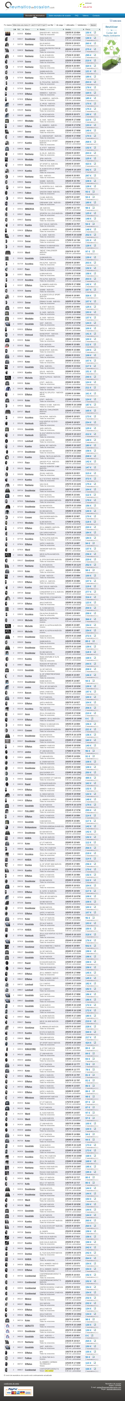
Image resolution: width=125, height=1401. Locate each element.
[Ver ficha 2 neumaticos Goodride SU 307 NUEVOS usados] (6, 672)
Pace (27, 269)
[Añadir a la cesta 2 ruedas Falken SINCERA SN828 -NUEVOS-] (92, 192)
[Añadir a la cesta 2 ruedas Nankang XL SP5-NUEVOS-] (93, 565)
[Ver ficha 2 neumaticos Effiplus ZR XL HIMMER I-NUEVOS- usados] (5, 530)
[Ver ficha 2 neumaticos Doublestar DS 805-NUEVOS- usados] (6, 513)
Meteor (28, 1299)
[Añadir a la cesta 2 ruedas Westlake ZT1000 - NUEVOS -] (93, 576)
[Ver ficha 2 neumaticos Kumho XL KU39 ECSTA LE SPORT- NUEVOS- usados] (6, 298)
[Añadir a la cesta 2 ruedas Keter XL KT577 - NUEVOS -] (93, 148)
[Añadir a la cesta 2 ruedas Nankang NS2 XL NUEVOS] (93, 77)
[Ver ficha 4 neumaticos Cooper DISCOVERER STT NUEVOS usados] (6, 780)
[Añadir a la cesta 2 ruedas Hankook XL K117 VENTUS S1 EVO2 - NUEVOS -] (93, 434)
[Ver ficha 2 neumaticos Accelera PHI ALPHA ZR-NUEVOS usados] (6, 616)
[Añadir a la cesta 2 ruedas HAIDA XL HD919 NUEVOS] (93, 794)
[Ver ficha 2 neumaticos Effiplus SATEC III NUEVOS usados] (6, 915)
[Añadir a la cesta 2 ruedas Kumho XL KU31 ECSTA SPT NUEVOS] (93, 1221)
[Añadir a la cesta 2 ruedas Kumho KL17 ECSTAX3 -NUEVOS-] (93, 479)
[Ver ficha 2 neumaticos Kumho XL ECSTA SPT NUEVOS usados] (6, 872)
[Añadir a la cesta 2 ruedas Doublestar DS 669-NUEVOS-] (93, 451)
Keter (27, 149)
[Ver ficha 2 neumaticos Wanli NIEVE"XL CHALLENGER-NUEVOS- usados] (7, 413)
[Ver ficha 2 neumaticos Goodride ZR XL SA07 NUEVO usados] (7, 943)
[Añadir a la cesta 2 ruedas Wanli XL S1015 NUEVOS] (92, 1113)
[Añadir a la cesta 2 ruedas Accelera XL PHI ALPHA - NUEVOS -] (93, 82)
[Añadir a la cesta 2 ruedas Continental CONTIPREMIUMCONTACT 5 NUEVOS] (93, 1275)
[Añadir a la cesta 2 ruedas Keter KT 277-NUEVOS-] (93, 697)
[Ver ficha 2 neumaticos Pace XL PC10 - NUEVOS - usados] (6, 271)
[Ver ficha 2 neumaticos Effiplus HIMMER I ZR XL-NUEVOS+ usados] (6, 721)
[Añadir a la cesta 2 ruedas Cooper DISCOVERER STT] (93, 773)
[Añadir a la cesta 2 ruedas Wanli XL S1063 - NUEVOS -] (93, 235)
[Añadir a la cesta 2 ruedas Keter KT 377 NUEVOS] (92, 1102)
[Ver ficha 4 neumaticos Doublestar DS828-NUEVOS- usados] (7, 638)
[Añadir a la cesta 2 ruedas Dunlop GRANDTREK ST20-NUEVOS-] (93, 597)
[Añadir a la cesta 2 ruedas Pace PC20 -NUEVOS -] (93, 345)
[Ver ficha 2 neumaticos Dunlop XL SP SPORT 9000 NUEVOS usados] (6, 866)
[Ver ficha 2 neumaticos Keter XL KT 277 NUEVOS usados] (6, 920)
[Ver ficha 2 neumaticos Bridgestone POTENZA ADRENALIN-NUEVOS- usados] (6, 829)
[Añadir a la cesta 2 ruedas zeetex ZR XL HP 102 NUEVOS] (93, 686)
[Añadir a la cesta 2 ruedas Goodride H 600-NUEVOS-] (93, 821)
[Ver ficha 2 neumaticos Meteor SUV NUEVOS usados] (6, 1300)
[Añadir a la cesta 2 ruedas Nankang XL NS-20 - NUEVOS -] (93, 153)
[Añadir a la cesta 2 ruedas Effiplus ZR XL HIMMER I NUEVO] (93, 973)
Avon (27, 714)
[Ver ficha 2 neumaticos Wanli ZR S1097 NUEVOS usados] (5, 1201)
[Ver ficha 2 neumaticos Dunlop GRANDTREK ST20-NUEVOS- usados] (7, 600)
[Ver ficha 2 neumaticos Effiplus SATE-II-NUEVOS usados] (6, 705)
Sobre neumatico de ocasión (60, 16)
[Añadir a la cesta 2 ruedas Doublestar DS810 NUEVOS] (93, 38)
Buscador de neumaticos (35, 16)
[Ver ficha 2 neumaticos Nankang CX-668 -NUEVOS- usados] (6, 200)
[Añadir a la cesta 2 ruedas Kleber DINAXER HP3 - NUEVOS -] (93, 33)
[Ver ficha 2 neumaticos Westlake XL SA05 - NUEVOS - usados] (6, 122)
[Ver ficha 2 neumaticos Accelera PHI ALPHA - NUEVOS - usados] (6, 265)
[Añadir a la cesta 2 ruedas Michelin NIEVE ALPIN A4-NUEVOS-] (93, 554)
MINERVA (29, 209)
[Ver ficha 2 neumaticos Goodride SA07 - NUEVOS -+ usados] (7, 1338)
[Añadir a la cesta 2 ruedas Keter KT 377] (93, 886)
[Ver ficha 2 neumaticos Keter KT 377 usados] (7, 888)
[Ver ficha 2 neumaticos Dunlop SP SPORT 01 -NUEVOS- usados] (6, 166)
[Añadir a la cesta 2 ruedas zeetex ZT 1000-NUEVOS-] (92, 751)
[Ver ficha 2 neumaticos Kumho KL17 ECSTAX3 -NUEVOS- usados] (6, 481)
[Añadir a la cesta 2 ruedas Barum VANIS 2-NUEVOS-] (93, 692)
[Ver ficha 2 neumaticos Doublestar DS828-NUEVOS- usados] (7, 492)
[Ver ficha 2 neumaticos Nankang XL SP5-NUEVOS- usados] (6, 567)
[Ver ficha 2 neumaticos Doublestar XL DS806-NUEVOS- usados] (6, 764)
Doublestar (30, 39)
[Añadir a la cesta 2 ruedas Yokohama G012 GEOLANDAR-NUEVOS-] (93, 500)
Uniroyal (29, 335)
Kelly (27, 1178)
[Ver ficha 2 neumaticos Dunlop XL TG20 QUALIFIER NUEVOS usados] (6, 1250)
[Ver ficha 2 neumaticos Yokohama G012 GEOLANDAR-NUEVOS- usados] (6, 503)
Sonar (28, 187)
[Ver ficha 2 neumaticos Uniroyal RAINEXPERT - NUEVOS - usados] (6, 336)
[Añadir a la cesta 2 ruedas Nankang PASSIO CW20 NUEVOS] (93, 1167)
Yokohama (30, 501)
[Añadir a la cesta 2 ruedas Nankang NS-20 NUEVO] (93, 44)
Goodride (29, 258)
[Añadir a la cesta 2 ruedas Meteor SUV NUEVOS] (93, 1298)
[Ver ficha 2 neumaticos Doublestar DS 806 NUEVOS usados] (6, 654)
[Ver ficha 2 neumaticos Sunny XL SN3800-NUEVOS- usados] (6, 111)
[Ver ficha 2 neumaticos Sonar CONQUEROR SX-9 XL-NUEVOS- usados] (6, 594)
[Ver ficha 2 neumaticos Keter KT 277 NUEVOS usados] (6, 845)
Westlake (29, 121)
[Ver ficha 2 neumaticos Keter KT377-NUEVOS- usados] (7, 497)
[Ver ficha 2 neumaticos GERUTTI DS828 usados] (7, 1327)
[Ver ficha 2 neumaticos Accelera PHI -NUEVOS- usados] (6, 710)
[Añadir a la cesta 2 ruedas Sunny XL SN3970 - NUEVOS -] (93, 88)
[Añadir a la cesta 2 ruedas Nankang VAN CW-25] (93, 484)
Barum (28, 693)
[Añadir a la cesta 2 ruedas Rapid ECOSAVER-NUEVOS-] (93, 783)
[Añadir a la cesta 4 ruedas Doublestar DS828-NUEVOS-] (93, 636)
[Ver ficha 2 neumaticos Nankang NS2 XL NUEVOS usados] (6, 79)
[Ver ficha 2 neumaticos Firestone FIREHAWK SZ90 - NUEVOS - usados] (6, 205)
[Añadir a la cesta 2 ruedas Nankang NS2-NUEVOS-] (93, 66)
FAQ (76, 16)
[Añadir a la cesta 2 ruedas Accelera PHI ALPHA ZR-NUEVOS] (93, 614)
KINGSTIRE (30, 1049)
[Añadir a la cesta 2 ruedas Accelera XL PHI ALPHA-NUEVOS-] (93, 538)
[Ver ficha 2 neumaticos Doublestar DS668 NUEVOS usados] (7, 743)
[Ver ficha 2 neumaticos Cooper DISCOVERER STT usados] (6, 775)
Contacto (96, 16)
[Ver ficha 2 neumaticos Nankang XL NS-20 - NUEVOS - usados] (6, 155)
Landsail (29, 441)
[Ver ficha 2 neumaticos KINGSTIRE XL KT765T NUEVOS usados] (6, 1051)
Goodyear (29, 533)
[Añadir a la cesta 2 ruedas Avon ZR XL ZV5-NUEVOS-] (93, 713)
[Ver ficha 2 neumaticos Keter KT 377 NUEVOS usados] (7, 1104)
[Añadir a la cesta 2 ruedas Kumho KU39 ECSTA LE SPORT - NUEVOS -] (93, 142)
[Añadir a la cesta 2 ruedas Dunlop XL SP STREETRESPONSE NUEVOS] (93, 675)
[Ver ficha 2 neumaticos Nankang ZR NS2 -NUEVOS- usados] (6, 476)
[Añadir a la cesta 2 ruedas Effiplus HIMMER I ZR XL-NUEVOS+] (91, 719)
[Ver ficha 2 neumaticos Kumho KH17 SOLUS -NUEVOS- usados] (6, 226)
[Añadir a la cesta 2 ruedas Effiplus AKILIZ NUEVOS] (93, 1309)
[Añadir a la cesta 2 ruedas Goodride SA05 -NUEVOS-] (93, 428)
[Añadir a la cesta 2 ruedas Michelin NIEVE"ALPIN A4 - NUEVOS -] (93, 377)
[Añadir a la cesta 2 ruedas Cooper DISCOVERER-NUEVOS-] (93, 517)
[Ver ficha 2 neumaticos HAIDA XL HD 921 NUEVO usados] (6, 931)
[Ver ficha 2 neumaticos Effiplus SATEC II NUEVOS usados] (6, 1077)
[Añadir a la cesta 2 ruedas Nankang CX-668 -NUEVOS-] (92, 197)
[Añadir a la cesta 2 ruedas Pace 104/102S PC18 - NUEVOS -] (93, 462)
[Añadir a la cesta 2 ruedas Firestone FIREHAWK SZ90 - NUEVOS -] (93, 203)
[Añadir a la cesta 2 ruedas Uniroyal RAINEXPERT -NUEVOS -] (93, 350)
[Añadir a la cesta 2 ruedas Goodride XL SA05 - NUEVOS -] (93, 312)
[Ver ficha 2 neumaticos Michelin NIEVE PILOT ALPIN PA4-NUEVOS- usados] (5, 622)
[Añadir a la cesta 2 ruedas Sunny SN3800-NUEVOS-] (93, 71)
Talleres (86, 16)
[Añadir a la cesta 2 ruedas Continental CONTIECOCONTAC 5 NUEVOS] (93, 1287)
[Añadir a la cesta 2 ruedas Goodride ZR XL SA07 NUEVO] (93, 941)
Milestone (29, 137)
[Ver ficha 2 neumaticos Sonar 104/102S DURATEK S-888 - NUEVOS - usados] (6, 470)
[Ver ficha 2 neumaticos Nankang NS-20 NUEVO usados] (6, 46)
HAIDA (28, 795)
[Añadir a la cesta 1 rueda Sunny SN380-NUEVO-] (92, 641)
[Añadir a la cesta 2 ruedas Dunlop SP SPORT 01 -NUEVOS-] (93, 164)
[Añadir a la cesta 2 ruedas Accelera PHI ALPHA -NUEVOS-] (93, 279)
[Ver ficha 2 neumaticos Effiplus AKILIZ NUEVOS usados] (5, 1311)
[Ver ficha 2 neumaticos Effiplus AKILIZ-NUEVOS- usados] (5, 605)
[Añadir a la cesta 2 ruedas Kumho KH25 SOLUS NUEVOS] (93, 1237)
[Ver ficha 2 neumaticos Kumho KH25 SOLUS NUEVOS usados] (6, 1239)
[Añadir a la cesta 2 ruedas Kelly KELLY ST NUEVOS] (92, 1178)
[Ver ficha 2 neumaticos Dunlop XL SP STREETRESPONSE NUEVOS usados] (5, 677)
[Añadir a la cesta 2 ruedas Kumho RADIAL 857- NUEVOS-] (93, 446)
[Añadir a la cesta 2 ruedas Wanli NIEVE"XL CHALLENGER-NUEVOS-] (93, 411)
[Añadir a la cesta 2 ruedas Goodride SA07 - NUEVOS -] (93, 323)
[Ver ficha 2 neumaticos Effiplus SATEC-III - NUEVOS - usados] (5, 331)
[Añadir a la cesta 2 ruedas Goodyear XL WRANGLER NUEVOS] (93, 1027)
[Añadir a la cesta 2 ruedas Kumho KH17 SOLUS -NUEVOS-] (92, 224)
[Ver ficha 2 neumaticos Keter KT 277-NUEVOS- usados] (6, 699)
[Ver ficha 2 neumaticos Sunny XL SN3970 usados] (5, 1234)
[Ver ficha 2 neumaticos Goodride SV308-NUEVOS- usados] (6, 260)
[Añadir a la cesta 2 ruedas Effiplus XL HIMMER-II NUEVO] (93, 800)
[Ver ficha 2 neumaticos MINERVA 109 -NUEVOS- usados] (6, 210)
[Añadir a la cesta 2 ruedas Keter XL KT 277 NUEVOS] (92, 918)
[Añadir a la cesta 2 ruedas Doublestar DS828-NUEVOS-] (93, 490)
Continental (30, 1276)
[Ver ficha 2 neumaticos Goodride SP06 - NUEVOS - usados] (6, 368)
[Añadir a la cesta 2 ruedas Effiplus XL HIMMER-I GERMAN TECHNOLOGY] (93, 1363)
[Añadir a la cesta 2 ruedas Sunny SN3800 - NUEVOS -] (93, 181)
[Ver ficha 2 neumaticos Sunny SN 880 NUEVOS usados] (6, 904)
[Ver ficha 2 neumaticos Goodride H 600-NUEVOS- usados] (6, 823)
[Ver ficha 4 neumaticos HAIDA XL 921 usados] (6, 1261)
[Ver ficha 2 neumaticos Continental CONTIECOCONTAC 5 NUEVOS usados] (6, 1289)
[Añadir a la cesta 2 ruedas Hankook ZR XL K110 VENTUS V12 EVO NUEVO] (93, 935)
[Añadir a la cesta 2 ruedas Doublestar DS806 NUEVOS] (92, 681)
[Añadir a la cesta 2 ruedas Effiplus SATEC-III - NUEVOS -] (93, 329)
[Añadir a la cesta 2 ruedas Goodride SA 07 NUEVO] (93, 994)
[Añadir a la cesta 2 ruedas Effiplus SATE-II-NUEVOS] (93, 703)
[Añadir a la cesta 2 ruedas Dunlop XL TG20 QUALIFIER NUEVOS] (93, 1248)
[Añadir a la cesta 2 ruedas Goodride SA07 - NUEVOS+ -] (93, 1347)
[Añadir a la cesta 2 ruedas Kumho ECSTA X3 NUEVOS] (93, 1032)
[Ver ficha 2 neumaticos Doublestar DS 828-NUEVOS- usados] (7, 737)
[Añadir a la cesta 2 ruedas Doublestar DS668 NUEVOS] (93, 740)
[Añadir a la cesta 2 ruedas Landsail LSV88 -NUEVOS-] (93, 440)
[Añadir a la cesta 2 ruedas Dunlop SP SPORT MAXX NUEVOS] (93, 1043)
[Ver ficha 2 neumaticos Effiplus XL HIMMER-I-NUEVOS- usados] (5, 232)
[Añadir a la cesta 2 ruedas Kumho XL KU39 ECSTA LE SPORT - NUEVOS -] (93, 170)
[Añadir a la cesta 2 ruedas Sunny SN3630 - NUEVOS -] (93, 131)
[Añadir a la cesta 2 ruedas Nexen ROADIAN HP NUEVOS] (93, 664)
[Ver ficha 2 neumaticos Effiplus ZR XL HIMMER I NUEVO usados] (6, 975)
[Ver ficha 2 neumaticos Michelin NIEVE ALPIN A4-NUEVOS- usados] (7, 556)
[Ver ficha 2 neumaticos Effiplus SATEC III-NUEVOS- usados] (5, 818)
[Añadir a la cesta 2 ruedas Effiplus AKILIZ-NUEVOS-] (93, 603)
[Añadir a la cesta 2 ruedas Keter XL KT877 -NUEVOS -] (93, 307)
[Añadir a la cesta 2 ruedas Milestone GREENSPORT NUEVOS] (92, 1097)
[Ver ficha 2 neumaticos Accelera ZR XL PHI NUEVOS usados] (6, 1164)
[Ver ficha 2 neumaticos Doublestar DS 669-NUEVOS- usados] (6, 453)
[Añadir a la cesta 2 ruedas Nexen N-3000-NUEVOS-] (93, 274)
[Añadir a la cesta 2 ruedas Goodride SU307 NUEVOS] (93, 1210)
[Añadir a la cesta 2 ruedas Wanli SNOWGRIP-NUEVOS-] (93, 549)
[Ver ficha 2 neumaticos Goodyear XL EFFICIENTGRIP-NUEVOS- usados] (6, 562)
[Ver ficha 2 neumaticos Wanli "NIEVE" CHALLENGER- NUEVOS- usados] (7, 254)
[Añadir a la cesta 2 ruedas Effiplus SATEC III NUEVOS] (93, 913)
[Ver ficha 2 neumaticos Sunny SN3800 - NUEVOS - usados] (6, 183)
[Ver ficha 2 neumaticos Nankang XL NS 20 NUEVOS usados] (6, 58)
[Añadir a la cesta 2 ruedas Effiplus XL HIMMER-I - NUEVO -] (93, 125)
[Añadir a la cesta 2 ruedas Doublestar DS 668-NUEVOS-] (93, 506)
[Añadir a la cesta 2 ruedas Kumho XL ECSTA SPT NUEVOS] (93, 870)
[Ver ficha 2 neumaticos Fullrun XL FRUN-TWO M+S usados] (6, 1359)
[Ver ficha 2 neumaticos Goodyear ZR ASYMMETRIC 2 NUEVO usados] (6, 948)
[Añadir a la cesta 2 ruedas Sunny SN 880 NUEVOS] (93, 902)
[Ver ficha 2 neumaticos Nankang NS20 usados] (6, 1343)
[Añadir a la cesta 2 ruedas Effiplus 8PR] (93, 1352)
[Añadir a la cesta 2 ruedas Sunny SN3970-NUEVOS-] (93, 61)
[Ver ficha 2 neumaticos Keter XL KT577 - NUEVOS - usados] (6, 150)
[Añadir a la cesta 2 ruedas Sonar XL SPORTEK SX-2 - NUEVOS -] (93, 187)
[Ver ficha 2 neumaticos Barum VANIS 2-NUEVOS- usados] (6, 694)
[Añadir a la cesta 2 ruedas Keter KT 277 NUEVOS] (93, 843)
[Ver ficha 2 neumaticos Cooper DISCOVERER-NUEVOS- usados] (6, 519)
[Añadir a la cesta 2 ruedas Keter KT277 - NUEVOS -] (93, 355)
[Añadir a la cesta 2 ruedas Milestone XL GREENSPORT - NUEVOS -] (93, 136)
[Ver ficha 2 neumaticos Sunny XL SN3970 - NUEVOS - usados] (5, 90)
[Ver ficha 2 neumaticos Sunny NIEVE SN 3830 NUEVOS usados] (6, 1024)
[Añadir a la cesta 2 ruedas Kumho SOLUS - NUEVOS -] (93, 372)
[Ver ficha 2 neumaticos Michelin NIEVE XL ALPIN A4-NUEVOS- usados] (7, 627)
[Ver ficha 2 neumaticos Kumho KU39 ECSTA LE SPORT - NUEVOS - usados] (6, 144)
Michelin (29, 378)
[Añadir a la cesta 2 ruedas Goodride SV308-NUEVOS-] (93, 258)
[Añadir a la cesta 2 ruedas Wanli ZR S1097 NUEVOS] (93, 1199)
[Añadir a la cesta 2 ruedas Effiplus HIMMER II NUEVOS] (93, 746)
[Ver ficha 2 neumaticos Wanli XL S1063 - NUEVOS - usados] (6, 237)
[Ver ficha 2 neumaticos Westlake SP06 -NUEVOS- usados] (6, 161)
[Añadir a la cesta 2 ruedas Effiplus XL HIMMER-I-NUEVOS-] (93, 230)
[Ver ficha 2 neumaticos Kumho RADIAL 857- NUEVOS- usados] (6, 448)
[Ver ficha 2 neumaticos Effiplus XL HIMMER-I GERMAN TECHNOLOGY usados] (6, 1365)
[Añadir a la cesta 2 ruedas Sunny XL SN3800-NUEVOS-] (93, 109)
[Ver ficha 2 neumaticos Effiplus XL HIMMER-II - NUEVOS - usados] (5, 101)
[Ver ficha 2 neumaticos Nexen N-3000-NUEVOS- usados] (6, 276)
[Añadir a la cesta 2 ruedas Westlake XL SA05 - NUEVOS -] (93, 120)
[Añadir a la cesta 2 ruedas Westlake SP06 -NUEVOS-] (93, 159)
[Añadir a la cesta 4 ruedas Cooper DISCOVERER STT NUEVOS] (93, 778)
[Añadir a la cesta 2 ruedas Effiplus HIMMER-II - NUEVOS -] (93, 93)
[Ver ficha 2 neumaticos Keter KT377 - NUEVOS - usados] (7, 342)
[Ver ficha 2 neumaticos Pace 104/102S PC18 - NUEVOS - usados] (5, 464)
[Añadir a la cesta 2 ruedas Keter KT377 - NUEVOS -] (93, 339)
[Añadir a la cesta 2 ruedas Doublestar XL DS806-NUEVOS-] (93, 762)
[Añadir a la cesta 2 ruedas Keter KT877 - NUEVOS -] (93, 382)
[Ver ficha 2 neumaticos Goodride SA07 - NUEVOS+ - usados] (7, 1349)
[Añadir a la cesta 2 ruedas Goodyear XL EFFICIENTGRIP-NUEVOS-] (93, 560)
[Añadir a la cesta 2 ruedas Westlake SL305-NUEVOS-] (93, 522)
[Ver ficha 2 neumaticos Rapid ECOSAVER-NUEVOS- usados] (6, 786)
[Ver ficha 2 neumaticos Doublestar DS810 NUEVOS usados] (6, 40)
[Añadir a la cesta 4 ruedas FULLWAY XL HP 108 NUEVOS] (93, 810)
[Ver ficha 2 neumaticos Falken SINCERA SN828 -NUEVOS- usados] (5, 194)
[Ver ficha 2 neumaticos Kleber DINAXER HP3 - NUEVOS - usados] (7, 35)
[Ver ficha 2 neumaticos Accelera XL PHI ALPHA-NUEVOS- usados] (6, 540)
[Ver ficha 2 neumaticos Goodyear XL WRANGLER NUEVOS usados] (6, 1029)
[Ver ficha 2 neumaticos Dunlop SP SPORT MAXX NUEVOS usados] (6, 1045)
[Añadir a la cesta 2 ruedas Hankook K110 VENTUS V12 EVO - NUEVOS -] (93, 423)
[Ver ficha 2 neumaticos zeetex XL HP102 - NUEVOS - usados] (6, 106)
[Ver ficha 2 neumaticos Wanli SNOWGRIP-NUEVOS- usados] (6, 551)
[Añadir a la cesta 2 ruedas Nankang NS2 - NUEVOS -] (93, 176)
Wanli (27, 236)
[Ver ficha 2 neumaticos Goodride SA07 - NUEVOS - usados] (7, 325)
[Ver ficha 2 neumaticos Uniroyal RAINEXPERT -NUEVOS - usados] (6, 352)
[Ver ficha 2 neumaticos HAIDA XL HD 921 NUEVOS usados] (6, 839)
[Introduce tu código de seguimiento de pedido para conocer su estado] (85, 7)
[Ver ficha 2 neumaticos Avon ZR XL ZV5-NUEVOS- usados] (6, 716)
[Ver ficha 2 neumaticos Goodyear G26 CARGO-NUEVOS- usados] (6, 535)
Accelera (29, 83)
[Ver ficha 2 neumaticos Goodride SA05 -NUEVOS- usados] (6, 431)
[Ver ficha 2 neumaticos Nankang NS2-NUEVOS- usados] (6, 68)
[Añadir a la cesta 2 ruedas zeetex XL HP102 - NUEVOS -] (93, 104)
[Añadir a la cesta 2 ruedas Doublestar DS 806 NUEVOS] (93, 652)
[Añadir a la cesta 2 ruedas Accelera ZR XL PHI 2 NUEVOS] (93, 848)
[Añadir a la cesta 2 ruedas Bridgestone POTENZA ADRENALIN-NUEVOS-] (93, 827)
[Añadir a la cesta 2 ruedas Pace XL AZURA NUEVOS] (93, 1016)
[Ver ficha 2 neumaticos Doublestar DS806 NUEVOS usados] (6, 683)
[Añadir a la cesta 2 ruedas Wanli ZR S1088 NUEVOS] (93, 1038)
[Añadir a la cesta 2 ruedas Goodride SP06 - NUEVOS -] (93, 366)
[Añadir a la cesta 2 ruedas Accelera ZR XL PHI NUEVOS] (93, 1161)
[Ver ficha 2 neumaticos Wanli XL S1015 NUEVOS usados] (6, 1115)
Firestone (29, 203)
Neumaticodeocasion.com (30, 6)
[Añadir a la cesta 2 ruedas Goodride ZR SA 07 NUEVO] (93, 923)
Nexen (28, 274)
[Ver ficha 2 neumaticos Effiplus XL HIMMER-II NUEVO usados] (5, 802)
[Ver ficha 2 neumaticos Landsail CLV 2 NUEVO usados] (6, 986)
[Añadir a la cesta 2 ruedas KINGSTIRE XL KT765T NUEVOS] (92, 1048)
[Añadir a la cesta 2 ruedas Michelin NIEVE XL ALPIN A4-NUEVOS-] (93, 625)
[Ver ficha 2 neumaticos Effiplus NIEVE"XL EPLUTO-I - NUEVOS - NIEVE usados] (6, 396)
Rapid (28, 784)
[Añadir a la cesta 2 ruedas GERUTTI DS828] (93, 1325)
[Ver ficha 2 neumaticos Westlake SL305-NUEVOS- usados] (5, 524)
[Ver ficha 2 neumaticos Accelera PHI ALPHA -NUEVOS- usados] (6, 281)
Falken (28, 193)
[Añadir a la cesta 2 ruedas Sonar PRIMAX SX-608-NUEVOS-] (93, 240)
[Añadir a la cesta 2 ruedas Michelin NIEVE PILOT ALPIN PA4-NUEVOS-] (93, 619)
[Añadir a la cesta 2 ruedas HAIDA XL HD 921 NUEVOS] (93, 837)
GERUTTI (29, 1326)
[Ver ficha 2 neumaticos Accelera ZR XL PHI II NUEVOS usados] (6, 856)
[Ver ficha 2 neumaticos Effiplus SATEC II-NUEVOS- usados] (6, 546)
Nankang (29, 44)
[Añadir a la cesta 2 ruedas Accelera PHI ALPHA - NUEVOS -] (93, 263)
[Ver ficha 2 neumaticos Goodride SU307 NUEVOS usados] (6, 1212)
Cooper (28, 517)
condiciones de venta (11, 1384)
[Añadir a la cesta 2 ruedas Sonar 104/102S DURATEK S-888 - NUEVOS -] (93, 468)
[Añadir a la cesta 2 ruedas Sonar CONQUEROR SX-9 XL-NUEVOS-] (93, 592)
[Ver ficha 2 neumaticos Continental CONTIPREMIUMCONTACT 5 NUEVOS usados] (6, 1277)
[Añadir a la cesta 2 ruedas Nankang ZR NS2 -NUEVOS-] (93, 473)
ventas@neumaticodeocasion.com (109, 1387)
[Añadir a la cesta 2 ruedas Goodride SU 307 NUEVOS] (93, 669)
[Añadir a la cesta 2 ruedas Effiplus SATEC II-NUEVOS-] (92, 543)
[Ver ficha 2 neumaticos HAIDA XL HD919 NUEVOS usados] (7, 796)
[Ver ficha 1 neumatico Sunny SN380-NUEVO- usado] (6, 644)
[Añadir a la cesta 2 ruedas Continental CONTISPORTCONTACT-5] (93, 1369)
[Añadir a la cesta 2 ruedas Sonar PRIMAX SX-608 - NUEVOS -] (93, 302)
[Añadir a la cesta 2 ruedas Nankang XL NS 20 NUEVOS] (93, 55)
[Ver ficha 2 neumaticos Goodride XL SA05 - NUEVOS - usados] (6, 315)
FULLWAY (29, 811)
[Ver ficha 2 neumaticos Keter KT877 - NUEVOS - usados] (7, 385)
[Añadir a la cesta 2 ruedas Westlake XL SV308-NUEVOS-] (93, 608)
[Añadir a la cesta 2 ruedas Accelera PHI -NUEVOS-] (93, 708)
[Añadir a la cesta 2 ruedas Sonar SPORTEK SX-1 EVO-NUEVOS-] (93, 213)
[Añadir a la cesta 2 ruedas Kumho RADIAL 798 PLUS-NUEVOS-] (93, 456)
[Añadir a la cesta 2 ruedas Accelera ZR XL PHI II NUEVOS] (93, 853)
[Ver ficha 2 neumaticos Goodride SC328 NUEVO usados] (6, 1007)
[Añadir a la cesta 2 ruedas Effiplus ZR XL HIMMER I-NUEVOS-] (93, 527)
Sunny (28, 61)
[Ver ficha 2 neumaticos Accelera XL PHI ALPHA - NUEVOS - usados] (6, 84)
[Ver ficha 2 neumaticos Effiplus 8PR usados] (5, 1354)
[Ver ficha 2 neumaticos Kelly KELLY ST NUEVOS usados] (5, 1180)
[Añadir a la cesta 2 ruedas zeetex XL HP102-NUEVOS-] (93, 115)
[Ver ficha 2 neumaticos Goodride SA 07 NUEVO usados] (7, 997)
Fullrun (28, 1358)
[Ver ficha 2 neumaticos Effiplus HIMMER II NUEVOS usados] (5, 748)
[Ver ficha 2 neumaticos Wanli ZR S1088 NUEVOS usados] (6, 1040)
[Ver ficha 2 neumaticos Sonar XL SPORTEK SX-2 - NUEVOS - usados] (6, 189)
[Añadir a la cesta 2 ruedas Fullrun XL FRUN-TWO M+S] (92, 1357)
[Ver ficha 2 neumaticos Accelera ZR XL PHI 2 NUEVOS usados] (5, 850)
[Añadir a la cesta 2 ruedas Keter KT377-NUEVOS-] (93, 495)
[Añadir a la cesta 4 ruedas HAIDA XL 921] (93, 1258)
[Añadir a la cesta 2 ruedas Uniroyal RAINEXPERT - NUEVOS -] (93, 334)
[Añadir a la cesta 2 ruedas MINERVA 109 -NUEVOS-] (92, 208)
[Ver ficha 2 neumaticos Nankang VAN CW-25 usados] (7, 486)
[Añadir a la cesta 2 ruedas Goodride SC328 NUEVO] (93, 1005)
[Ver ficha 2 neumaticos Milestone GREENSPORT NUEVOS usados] (6, 1099)
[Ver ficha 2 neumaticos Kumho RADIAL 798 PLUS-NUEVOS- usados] (6, 459)
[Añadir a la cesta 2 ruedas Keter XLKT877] (92, 1320)
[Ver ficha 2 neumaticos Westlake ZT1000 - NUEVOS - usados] (6, 578)
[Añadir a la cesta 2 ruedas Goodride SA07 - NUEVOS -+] (91, 1336)
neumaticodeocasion (114, 1389)
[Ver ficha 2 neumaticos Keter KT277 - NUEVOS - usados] (6, 358)
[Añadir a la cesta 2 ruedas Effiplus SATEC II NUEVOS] (92, 1075)
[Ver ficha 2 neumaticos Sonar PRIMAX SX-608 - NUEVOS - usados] (6, 304)
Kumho (28, 143)
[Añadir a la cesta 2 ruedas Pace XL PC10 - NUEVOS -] (93, 268)
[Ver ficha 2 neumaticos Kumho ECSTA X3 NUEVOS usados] (6, 1034)
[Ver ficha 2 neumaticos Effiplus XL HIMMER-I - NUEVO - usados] (5, 128)
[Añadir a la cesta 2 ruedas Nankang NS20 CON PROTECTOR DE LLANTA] (93, 49)
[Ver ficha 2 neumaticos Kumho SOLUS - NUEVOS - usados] (6, 374)
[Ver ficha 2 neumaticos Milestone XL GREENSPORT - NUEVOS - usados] (6, 138)
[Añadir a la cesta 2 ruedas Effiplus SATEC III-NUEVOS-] (93, 816)
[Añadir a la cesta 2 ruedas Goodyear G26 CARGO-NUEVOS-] (93, 533)
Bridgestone (30, 827)
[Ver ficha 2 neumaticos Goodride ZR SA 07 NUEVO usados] (7, 926)
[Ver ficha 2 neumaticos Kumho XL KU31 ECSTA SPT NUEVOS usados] (6, 1223)
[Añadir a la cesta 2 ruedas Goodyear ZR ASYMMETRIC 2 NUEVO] (93, 946)
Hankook (29, 423)
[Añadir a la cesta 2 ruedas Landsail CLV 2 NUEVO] (93, 984)
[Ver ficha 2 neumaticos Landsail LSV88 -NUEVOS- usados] (6, 442)
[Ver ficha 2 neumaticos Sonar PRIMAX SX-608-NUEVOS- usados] (6, 243)
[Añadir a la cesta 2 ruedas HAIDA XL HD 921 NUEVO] (93, 929)
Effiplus (28, 94)
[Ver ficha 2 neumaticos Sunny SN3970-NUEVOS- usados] (5, 63)
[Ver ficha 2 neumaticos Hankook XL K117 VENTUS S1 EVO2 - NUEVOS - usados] (6, 436)
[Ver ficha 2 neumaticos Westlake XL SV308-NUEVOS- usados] (6, 610)
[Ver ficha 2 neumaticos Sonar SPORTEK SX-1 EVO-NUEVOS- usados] (6, 216)
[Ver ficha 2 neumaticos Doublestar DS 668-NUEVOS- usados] (7, 508)
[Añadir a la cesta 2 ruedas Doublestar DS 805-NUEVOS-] (93, 511)
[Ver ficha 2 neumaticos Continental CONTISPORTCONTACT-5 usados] (6, 1371)
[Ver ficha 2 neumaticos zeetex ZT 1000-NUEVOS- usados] (6, 753)
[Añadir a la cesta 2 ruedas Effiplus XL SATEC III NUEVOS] (93, 891)
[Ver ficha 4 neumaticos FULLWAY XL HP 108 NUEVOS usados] (6, 813)
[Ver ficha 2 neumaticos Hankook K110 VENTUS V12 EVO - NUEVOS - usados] (6, 425)
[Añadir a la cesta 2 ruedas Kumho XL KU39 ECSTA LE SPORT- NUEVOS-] (93, 296)
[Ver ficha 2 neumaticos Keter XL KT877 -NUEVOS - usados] (7, 309)
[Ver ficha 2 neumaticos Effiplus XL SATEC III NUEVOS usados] (5, 893)
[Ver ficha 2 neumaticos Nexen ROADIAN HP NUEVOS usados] (6, 666)
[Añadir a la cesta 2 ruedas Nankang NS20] (93, 1341)
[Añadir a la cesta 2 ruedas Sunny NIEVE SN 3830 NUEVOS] (93, 1021)
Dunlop (28, 165)
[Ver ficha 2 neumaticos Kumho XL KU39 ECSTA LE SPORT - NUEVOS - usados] (6, 172)
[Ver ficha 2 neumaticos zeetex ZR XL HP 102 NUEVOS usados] (6, 689)
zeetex (28, 105)
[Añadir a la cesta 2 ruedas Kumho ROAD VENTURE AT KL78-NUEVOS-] (93, 658)
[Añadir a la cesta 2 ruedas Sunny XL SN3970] (93, 1231)
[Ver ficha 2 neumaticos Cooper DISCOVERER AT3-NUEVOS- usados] (6, 732)
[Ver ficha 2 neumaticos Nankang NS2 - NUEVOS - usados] (6, 178)
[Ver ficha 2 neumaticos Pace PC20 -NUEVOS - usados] (6, 347)
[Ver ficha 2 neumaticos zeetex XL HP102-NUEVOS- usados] (6, 117)
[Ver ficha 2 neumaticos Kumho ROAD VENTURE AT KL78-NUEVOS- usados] (6, 660)
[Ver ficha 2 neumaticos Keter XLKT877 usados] (7, 1322)
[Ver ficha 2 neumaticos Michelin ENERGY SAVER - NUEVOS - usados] (7, 390)
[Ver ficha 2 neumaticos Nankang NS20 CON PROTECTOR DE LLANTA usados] (6, 52)
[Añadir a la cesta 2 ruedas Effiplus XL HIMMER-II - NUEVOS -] (93, 98)
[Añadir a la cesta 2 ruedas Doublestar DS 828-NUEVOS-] (93, 735)
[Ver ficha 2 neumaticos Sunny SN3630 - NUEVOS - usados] (6, 133)
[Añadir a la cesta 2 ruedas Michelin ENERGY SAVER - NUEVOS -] (93, 388)
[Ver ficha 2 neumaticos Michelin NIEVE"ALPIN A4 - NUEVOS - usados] (7, 379)
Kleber (28, 34)
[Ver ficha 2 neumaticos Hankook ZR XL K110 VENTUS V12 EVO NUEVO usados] (6, 937)
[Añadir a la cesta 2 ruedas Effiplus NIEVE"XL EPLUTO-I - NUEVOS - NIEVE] (93, 394)
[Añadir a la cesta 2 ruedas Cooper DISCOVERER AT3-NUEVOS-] (93, 730)
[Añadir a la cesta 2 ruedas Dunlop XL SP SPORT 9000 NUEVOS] (93, 864)
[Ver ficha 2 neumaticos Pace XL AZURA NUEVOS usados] (6, 1018)
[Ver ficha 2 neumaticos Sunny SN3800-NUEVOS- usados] (6, 74)
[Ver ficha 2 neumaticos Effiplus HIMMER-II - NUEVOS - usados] (5, 95)
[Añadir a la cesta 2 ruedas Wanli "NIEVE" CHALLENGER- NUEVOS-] (92, 252)
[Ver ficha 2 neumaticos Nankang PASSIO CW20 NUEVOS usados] (6, 1169)
